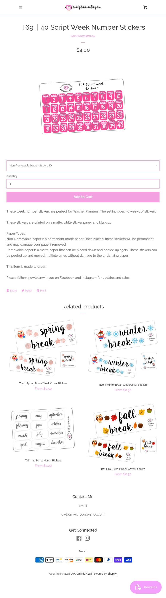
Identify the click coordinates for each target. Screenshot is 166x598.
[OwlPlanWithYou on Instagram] (87, 539)
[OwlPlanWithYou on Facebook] (79, 539)
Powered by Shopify (105, 573)
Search (83, 551)
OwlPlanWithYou (83, 36)
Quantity (11, 176)
